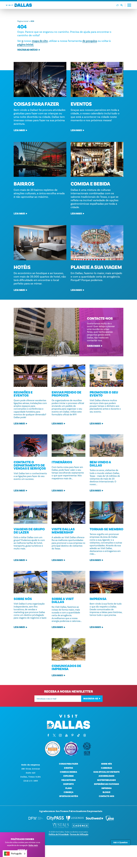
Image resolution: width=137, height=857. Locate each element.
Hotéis (22, 267)
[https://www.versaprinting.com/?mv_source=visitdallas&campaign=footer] (109, 818)
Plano (68, 788)
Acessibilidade (106, 776)
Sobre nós (106, 764)
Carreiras (106, 768)
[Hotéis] (40, 242)
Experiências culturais (106, 784)
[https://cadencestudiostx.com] (80, 825)
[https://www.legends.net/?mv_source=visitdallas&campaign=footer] (75, 818)
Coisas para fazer (36, 104)
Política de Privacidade (59, 834)
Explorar (68, 776)
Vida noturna (68, 780)
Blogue (106, 792)
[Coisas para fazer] (40, 79)
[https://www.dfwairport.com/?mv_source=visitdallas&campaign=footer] (35, 818)
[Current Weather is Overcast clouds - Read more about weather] (117, 5)
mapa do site (40, 41)
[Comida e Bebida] (97, 159)
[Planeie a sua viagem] (97, 242)
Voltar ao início (27, 49)
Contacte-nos (106, 796)
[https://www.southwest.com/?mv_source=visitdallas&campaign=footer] (94, 818)
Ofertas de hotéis (68, 796)
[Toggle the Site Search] (123, 5)
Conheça (68, 792)
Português (16, 853)
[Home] (19, 5)
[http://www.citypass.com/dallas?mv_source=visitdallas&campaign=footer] (55, 818)
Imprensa (106, 788)
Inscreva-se (90, 698)
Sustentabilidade (106, 780)
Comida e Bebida (90, 184)
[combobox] (15, 853)
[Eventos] (97, 79)
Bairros (24, 184)
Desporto (68, 784)
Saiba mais (93, 346)
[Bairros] (40, 159)
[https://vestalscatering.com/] (61, 825)
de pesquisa (89, 41)
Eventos (81, 104)
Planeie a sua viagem (96, 267)
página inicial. (25, 44)
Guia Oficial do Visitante (106, 772)
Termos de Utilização (79, 834)
